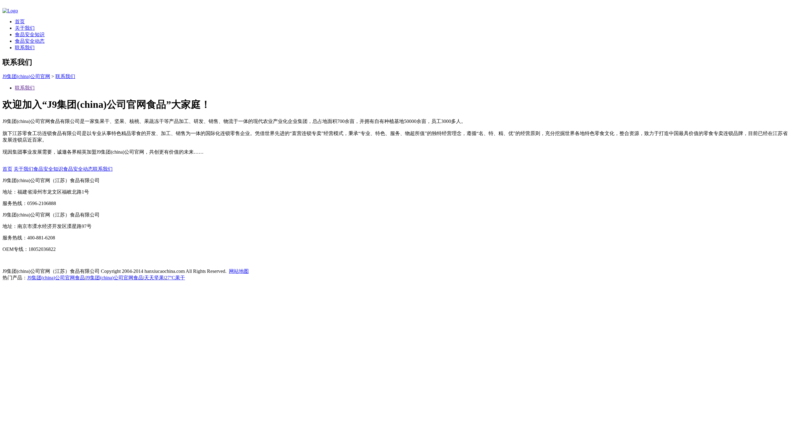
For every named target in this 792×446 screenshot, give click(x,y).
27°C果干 (175, 277)
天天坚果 (154, 277)
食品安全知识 (30, 34)
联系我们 (25, 47)
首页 (20, 21)
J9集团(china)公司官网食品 (56, 277)
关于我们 (25, 28)
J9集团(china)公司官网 (26, 76)
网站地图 (239, 271)
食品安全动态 (30, 41)
